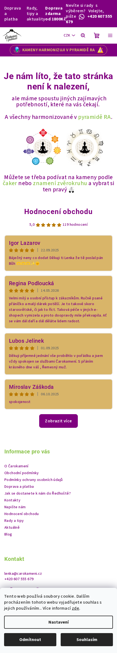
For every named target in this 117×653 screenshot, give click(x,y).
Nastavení (58, 622)
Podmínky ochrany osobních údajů (33, 480)
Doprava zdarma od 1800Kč (55, 13)
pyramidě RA (94, 117)
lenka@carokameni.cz (23, 573)
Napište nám (15, 507)
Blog (8, 534)
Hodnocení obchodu (58, 211)
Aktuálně (12, 527)
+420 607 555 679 (18, 579)
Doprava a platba (12, 13)
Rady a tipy (14, 520)
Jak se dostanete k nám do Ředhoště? (37, 493)
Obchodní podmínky (21, 473)
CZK (67, 35)
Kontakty (12, 500)
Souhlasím (86, 640)
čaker (10, 183)
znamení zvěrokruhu (60, 183)
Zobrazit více (58, 421)
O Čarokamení (16, 466)
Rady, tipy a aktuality (36, 13)
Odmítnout (30, 640)
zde (75, 608)
